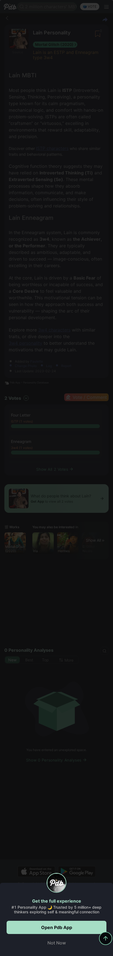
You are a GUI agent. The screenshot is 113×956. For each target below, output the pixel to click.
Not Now (56, 943)
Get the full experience (56, 901)
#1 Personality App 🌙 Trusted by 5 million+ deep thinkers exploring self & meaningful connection (56, 909)
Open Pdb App (56, 927)
